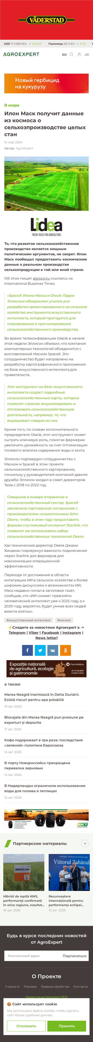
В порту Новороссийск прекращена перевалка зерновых (37, 765)
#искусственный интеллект (28, 620)
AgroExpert (24, 148)
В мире (11, 105)
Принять (67, 1026)
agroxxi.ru (41, 278)
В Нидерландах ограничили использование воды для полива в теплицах (44, 788)
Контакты (81, 986)
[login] (79, 54)
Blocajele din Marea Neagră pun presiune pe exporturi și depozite (43, 720)
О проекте (12, 986)
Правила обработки (55, 986)
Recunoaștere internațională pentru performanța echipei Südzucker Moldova (66, 900)
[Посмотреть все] (85, 843)
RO (64, 55)
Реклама (30, 986)
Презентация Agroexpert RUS (46, 997)
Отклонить (26, 1026)
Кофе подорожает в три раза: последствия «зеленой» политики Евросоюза (43, 742)
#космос (64, 620)
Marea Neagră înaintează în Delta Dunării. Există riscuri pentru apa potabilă (41, 697)
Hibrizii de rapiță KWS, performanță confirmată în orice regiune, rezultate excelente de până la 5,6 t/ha (23, 900)
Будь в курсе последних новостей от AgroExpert (47, 939)
